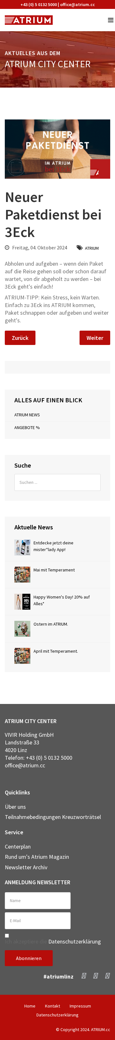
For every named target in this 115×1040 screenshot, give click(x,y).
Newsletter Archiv (26, 867)
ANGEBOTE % (27, 427)
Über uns (15, 806)
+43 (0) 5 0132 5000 (38, 4)
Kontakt (52, 1006)
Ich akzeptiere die (53, 941)
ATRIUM (92, 248)
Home (29, 1006)
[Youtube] (107, 975)
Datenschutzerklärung (74, 941)
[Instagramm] (95, 975)
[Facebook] (84, 975)
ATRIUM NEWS (27, 415)
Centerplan (18, 846)
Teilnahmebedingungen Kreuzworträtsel (53, 817)
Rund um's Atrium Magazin (37, 856)
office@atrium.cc (77, 4)
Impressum (80, 1006)
